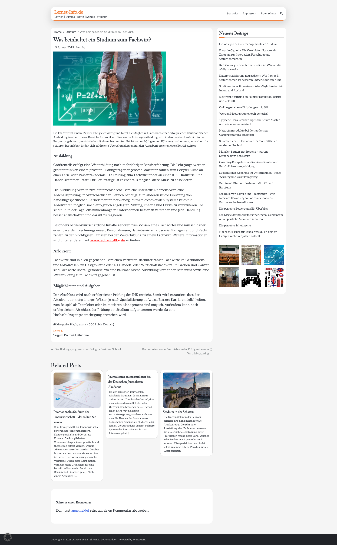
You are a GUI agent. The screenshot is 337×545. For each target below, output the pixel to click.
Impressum (249, 13)
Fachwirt (70, 335)
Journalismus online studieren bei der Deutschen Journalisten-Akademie (129, 382)
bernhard (82, 47)
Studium (58, 331)
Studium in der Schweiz (178, 412)
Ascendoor (110, 539)
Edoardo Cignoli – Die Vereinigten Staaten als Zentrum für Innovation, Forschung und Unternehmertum (247, 55)
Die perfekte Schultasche (235, 225)
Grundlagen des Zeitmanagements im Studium (248, 44)
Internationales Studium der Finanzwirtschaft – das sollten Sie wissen (75, 417)
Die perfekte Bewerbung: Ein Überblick (243, 208)
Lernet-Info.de (68, 12)
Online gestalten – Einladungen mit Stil (243, 107)
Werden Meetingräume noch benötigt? (243, 114)
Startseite (232, 13)
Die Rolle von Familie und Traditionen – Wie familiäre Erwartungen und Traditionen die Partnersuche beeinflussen (247, 198)
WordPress (139, 539)
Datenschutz (268, 13)
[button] (7, 537)
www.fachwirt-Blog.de (107, 240)
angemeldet (80, 511)
